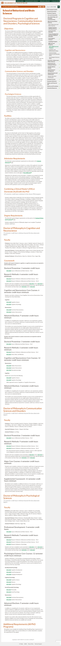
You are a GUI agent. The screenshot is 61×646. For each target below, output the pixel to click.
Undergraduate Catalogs (31, 1)
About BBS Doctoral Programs (53, 47)
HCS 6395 (8, 304)
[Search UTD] (59, 7)
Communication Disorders (52, 31)
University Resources (52, 88)
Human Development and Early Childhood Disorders (53, 35)
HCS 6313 (8, 281)
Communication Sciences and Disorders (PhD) (54, 54)
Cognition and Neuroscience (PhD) (53, 50)
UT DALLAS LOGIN (55, 1)
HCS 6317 (8, 544)
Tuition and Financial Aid (52, 84)
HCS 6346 (8, 312)
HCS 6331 (8, 570)
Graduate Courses (51, 79)
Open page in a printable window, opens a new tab (42, 6)
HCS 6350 (8, 572)
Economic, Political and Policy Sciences (53, 61)
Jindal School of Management (51, 70)
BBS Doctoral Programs (51, 44)
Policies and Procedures (52, 86)
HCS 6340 (8, 365)
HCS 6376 (8, 592)
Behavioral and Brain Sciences (52, 22)
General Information (51, 11)
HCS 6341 (8, 354)
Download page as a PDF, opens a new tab (38, 6)
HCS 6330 (8, 302)
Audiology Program (52, 41)
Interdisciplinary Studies (51, 67)
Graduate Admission (52, 81)
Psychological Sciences (51, 39)
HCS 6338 (8, 309)
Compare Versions (43, 6)
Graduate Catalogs (45, 1)
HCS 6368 (8, 574)
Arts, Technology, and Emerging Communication (52, 18)
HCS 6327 (8, 589)
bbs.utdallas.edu (27, 172)
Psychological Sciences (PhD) (54, 58)
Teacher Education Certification (52, 77)
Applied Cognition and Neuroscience (52, 28)
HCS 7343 (8, 370)
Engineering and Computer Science (52, 64)
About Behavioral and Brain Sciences (53, 25)
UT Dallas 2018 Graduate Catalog (24, 7)
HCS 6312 (8, 278)
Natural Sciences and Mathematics (52, 74)
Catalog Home (19, 1)
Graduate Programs (51, 13)
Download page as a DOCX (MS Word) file (40, 6)
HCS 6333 (8, 582)
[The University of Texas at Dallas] (14, 3)
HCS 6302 (8, 270)
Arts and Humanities (52, 15)
